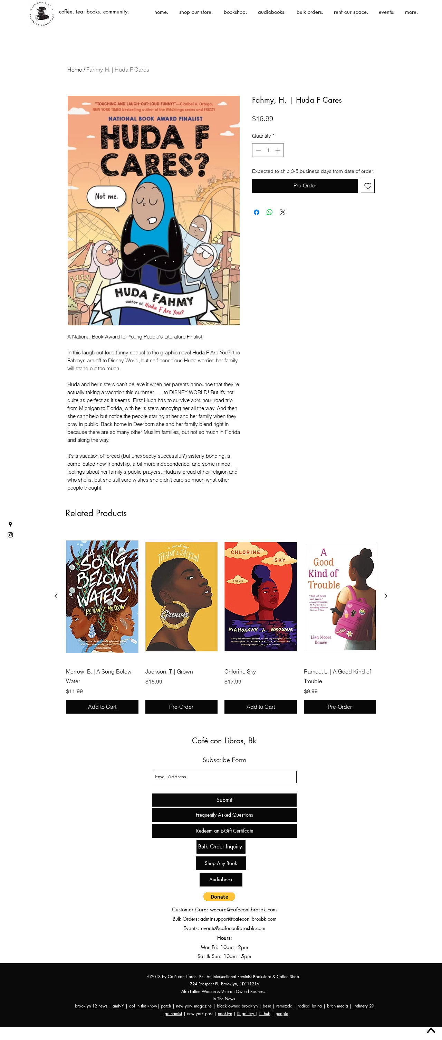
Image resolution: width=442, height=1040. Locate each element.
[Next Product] (386, 596)
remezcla (284, 1006)
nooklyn (225, 1013)
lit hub (264, 1013)
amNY (118, 1006)
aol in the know (143, 1006)
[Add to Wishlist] (368, 186)
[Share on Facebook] (256, 212)
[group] (221, 623)
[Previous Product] (56, 596)
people (282, 1013)
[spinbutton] (268, 150)
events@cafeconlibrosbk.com (233, 928)
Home (74, 69)
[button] (219, 896)
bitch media (337, 1006)
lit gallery (246, 1013)
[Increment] (278, 150)
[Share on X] (283, 212)
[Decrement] (257, 150)
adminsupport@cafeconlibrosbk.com (238, 919)
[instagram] (10, 534)
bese (267, 1006)
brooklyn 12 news (91, 1006)
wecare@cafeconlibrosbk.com (243, 909)
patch (166, 1006)
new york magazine (193, 1006)
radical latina (310, 1006)
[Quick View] (102, 596)
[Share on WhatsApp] (270, 212)
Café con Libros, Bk (224, 740)
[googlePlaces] (10, 524)
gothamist (173, 1013)
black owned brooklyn (237, 1006)
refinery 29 (363, 1006)
